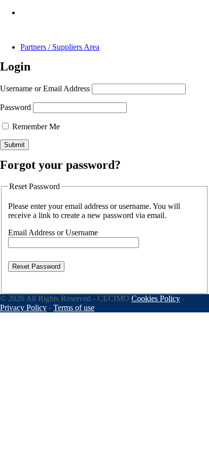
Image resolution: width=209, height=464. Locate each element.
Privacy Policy (23, 307)
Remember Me (35, 126)
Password (15, 107)
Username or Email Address (45, 88)
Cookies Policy (155, 298)
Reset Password (36, 266)
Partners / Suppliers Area (59, 47)
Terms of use (73, 307)
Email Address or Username (53, 232)
